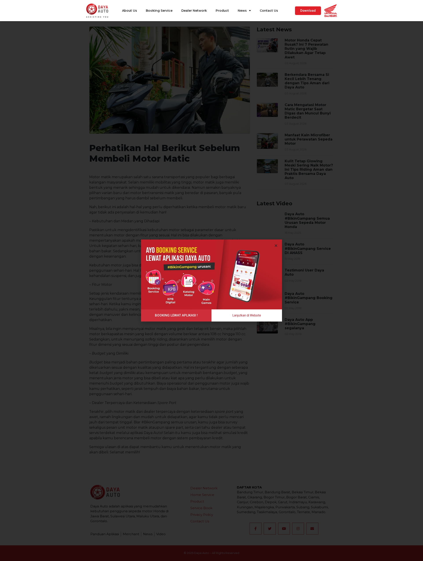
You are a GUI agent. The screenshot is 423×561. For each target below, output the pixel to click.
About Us (129, 11)
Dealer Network (194, 11)
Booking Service (159, 11)
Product (222, 11)
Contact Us (269, 11)
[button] (308, 10)
